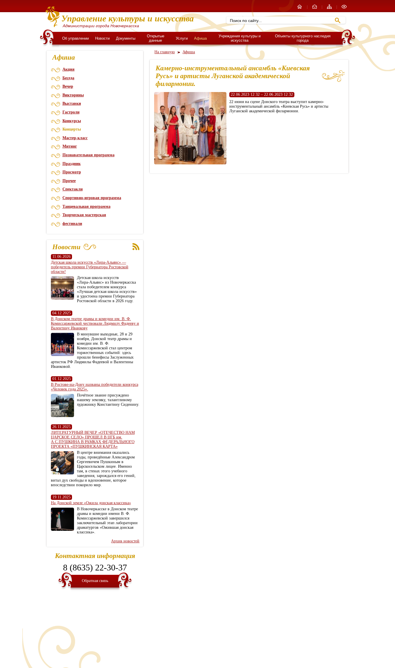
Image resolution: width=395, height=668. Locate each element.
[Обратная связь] (315, 8)
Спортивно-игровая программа (91, 198)
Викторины (73, 95)
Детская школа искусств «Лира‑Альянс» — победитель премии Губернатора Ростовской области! (89, 267)
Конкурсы (71, 121)
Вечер (67, 86)
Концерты (71, 129)
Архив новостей (125, 541)
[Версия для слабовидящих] (344, 8)
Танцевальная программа (86, 206)
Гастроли (71, 112)
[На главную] (300, 8)
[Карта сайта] (330, 8)
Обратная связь (95, 581)
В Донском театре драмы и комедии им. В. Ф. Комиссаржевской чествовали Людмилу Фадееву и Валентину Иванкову (95, 323)
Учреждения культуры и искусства (240, 38)
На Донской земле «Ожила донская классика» (91, 503)
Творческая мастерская (84, 215)
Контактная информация (95, 555)
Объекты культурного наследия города (303, 38)
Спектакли (72, 189)
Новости (102, 38)
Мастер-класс (75, 138)
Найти (338, 20)
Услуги (182, 38)
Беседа (68, 78)
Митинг (69, 146)
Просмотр (71, 172)
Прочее (69, 181)
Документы (125, 38)
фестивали (72, 223)
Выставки (71, 103)
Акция (68, 69)
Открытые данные (155, 38)
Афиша (200, 38)
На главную (164, 52)
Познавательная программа (88, 155)
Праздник (71, 164)
